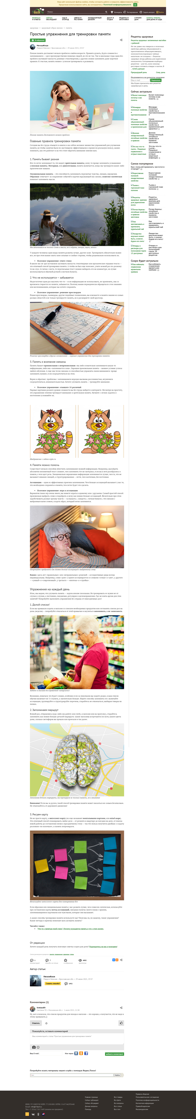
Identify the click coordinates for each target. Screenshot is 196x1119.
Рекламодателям (142, 1109)
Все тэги (117, 1109)
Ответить (36, 1023)
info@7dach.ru (36, 1107)
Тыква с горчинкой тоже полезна (156, 187)
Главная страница (91, 1097)
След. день (160, 72)
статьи (72, 954)
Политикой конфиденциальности (117, 4)
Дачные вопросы (91, 1106)
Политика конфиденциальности (147, 1100)
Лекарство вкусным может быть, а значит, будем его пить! (156, 236)
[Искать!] (106, 11)
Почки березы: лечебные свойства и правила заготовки (155, 213)
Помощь (88, 1109)
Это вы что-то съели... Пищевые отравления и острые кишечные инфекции (155, 152)
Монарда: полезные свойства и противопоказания (157, 111)
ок (135, 5)
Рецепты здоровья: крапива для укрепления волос (154, 201)
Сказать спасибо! (53, 983)
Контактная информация (145, 1103)
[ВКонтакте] (113, 960)
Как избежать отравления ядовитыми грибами (155, 267)
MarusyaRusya (42, 45)
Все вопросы (119, 1103)
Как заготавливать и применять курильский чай (156, 224)
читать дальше (138, 69)
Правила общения (142, 1094)
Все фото (117, 1100)
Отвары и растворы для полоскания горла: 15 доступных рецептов (155, 250)
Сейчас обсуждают (92, 1103)
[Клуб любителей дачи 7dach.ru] (38, 11)
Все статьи (118, 1106)
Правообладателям (143, 1106)
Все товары (118, 1097)
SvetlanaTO (41, 1007)
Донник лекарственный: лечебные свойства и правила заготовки (156, 137)
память (52, 954)
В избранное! (39, 40)
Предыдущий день (139, 72)
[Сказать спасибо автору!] (121, 1023)
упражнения (59, 954)
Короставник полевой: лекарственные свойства (156, 176)
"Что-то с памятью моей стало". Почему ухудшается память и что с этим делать (70, 929)
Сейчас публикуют (91, 1100)
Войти (161, 12)
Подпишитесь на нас (98, 946)
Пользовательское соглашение (147, 1097)
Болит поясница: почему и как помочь (156, 97)
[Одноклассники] (117, 960)
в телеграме (112, 946)
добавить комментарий (114, 1054)
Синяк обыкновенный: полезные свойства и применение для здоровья (156, 124)
